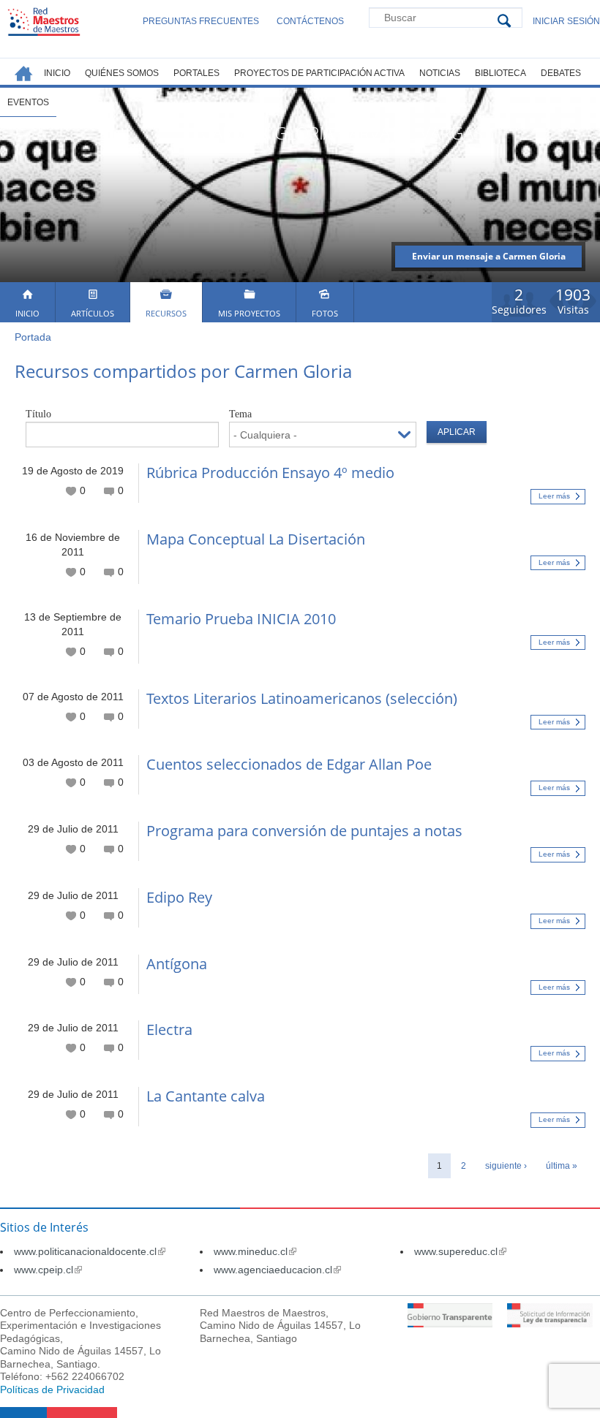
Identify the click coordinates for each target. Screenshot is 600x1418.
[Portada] (43, 21)
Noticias (439, 73)
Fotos (325, 313)
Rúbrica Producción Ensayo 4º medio (270, 472)
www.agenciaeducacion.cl (277, 1269)
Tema (240, 414)
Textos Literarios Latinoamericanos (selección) (301, 698)
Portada (33, 337)
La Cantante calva (205, 1096)
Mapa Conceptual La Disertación (255, 539)
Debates (561, 73)
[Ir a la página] (450, 1324)
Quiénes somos (122, 73)
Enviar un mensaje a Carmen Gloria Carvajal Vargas (489, 259)
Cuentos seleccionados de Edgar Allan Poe (289, 764)
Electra (169, 1029)
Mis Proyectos (249, 313)
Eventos (28, 102)
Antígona (176, 964)
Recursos (166, 313)
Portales (196, 73)
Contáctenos (310, 21)
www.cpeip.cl (48, 1269)
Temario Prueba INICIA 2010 (241, 619)
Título (38, 414)
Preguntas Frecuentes (201, 21)
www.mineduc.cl (255, 1251)
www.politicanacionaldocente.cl (89, 1251)
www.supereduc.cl (460, 1251)
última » (561, 1166)
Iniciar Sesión (566, 21)
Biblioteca (500, 73)
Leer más (554, 496)
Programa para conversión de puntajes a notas (304, 831)
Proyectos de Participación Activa (319, 73)
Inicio (27, 313)
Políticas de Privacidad (52, 1389)
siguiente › (506, 1166)
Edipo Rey (179, 897)
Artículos (92, 313)
